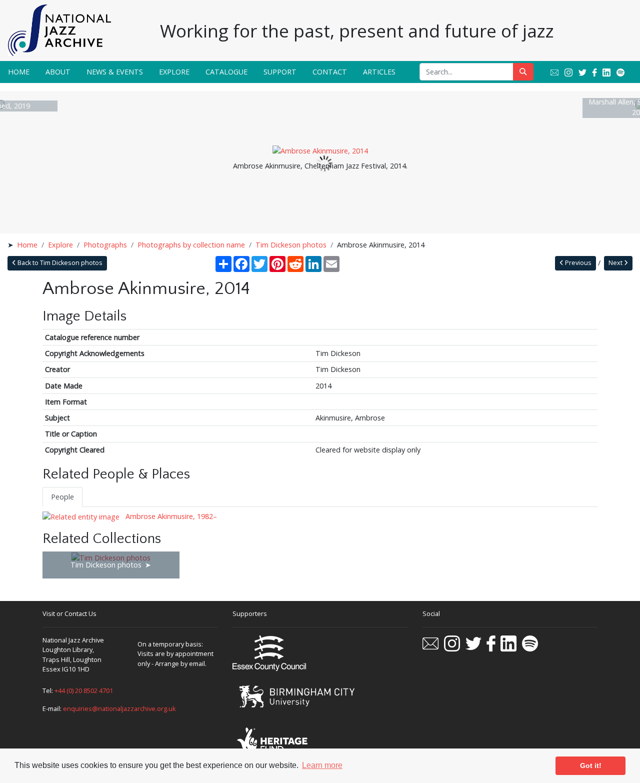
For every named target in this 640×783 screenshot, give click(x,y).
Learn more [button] (322, 765)
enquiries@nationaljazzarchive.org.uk (119, 708)
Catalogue (227, 71)
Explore (174, 71)
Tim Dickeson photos (291, 245)
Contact (329, 71)
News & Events (114, 71)
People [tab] (62, 497)
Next (616, 262)
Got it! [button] (591, 766)
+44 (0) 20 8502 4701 (83, 690)
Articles (379, 71)
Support (280, 71)
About (58, 71)
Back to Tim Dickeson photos (59, 262)
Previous (578, 262)
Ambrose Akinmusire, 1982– (170, 516)
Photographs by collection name (191, 245)
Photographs (105, 245)
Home (19, 71)
